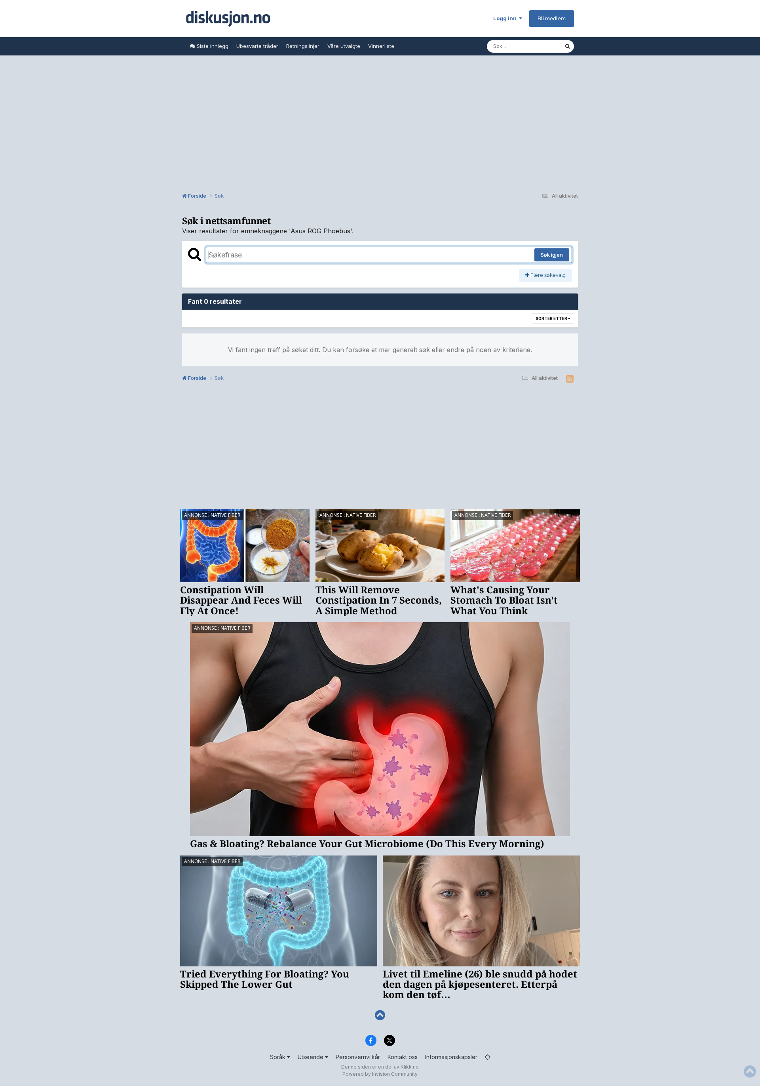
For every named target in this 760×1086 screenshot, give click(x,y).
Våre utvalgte (343, 46)
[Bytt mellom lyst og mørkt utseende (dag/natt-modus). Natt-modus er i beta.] (487, 1057)
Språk (278, 1057)
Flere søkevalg (547, 275)
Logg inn (506, 18)
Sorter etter (552, 318)
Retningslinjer (302, 46)
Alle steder (540, 46)
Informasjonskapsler (451, 1057)
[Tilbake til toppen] (380, 1015)
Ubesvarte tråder (257, 46)
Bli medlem (552, 18)
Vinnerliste (381, 46)
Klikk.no (410, 1067)
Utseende (311, 1057)
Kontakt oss (403, 1057)
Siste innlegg (211, 46)
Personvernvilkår (358, 1057)
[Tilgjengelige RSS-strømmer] (570, 379)
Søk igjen (552, 254)
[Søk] (567, 46)
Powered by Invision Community (380, 1074)
